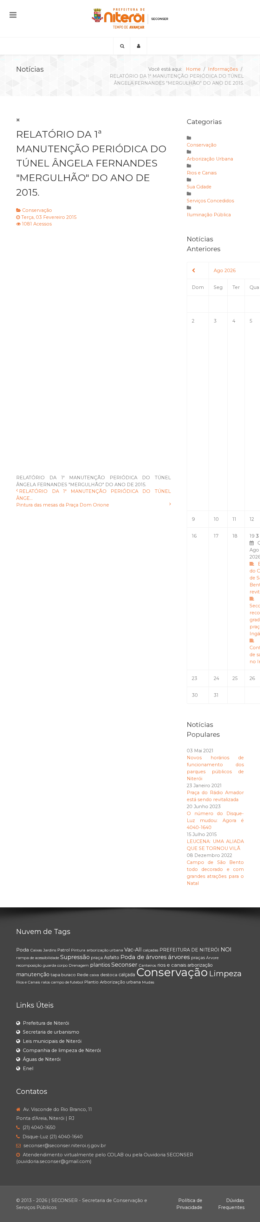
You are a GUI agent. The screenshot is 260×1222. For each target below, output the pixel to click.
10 (216, 519)
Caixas (36, 950)
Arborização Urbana (210, 159)
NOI (226, 949)
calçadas (150, 950)
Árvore (212, 957)
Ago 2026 (225, 270)
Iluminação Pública (209, 215)
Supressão (75, 957)
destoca (108, 974)
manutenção (32, 974)
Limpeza (225, 973)
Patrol (63, 949)
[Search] (121, 46)
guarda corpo (55, 965)
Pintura (78, 950)
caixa (94, 974)
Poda (22, 950)
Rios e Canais (202, 173)
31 (216, 695)
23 (194, 678)
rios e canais (171, 965)
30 (195, 695)
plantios (100, 965)
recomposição (29, 965)
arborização (200, 965)
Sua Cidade (199, 187)
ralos (45, 982)
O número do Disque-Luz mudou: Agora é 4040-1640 (215, 820)
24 (216, 678)
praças (198, 957)
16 (194, 536)
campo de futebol (67, 982)
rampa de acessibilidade (37, 957)
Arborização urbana (120, 981)
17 (216, 536)
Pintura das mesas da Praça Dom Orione (62, 505)
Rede (82, 974)
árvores (179, 957)
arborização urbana (105, 950)
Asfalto (111, 957)
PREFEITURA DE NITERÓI (189, 950)
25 (234, 678)
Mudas (148, 982)
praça (97, 957)
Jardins (49, 950)
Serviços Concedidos (210, 201)
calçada (127, 974)
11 (234, 519)
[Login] (138, 46)
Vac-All (133, 950)
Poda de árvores (143, 957)
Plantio (91, 981)
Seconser (124, 964)
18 (234, 536)
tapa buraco (63, 974)
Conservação (37, 210)
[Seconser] (130, 18)
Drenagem (79, 965)
